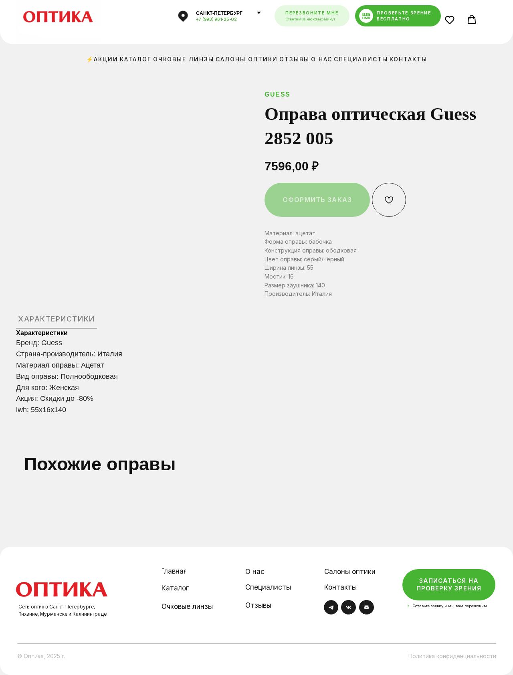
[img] (61, 583)
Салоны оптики (247, 59)
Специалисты (361, 59)
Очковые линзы (183, 59)
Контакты (408, 59)
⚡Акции (102, 59)
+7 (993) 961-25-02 (216, 19)
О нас (321, 59)
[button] (452, 22)
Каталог (135, 59)
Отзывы (294, 59)
